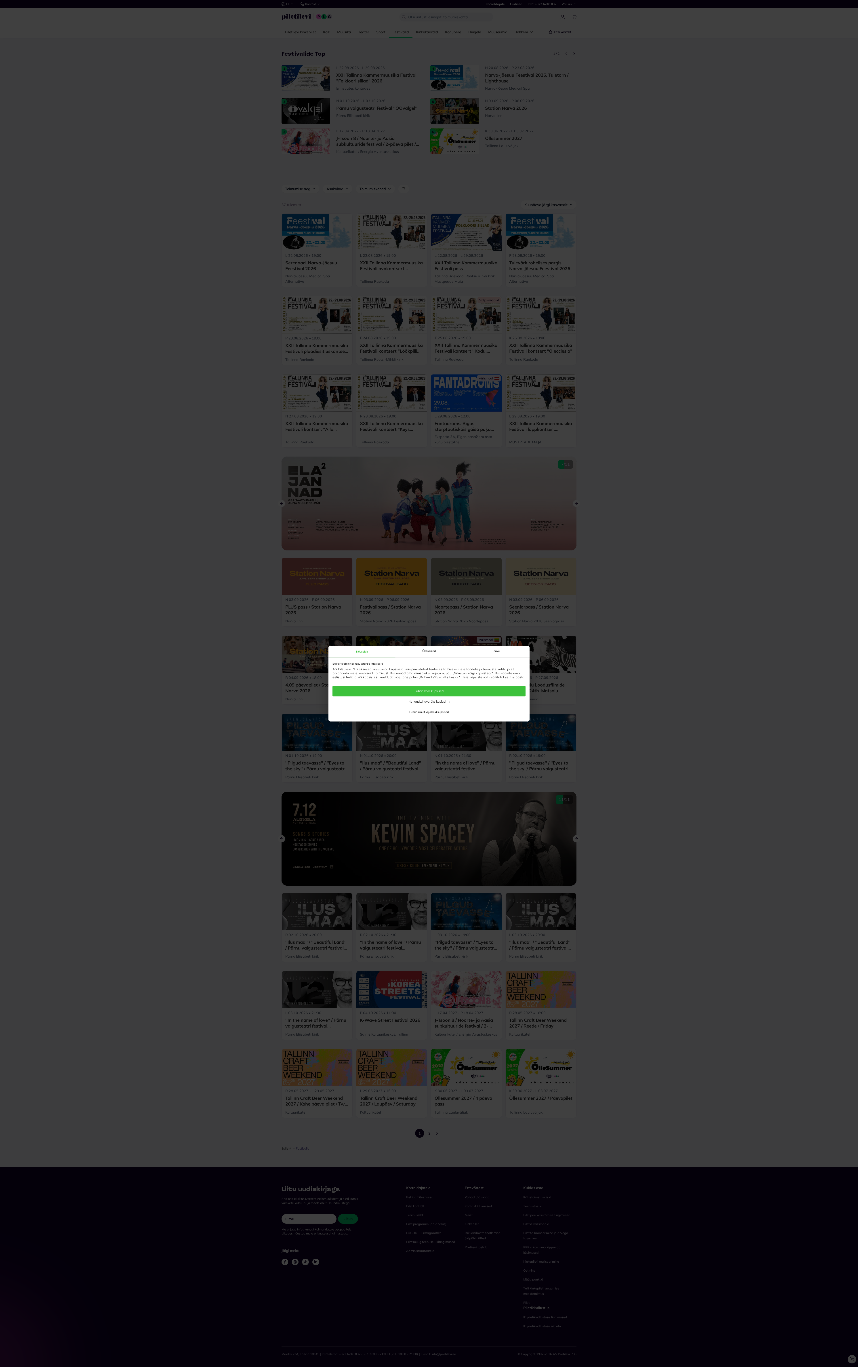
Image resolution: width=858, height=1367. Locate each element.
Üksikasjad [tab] (429, 651)
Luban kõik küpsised (429, 691)
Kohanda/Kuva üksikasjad (426, 701)
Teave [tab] (496, 651)
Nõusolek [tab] (362, 651)
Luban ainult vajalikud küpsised (429, 712)
